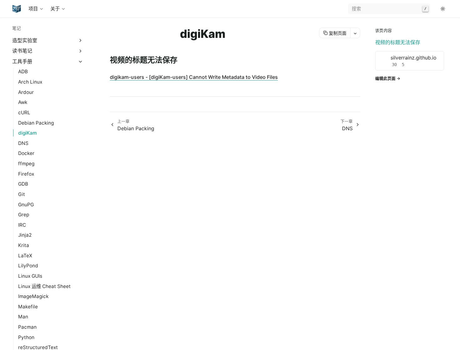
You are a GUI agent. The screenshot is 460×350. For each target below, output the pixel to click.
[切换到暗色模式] (443, 9)
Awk (22, 102)
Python (26, 337)
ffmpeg (26, 164)
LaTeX (25, 256)
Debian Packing (36, 123)
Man (23, 317)
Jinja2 (25, 235)
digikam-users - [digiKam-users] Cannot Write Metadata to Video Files (194, 77)
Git (21, 194)
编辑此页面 (385, 78)
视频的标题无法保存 (397, 42)
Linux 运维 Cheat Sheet (44, 286)
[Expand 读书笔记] (81, 51)
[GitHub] (435, 8)
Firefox (26, 174)
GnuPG (26, 205)
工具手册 (22, 61)
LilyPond (28, 266)
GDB (23, 184)
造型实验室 (24, 40)
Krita (23, 245)
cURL (24, 113)
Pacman (27, 327)
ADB (23, 72)
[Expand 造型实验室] (81, 41)
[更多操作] (355, 33)
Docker (26, 153)
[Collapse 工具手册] (81, 61)
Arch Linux (30, 82)
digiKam (27, 133)
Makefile (28, 307)
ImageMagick (33, 296)
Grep (23, 215)
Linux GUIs (30, 276)
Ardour (26, 92)
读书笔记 (22, 51)
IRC (22, 225)
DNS (23, 143)
